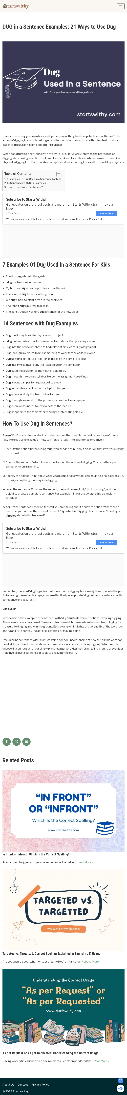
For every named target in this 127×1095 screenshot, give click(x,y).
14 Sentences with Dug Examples (26, 183)
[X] (16, 742)
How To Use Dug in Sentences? (25, 187)
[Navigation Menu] (121, 6)
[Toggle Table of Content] (57, 174)
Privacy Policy (40, 1084)
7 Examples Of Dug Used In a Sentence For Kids (34, 179)
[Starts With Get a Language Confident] (15, 6)
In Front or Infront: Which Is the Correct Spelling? (35, 854)
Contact (23, 1084)
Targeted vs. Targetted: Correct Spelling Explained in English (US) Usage (51, 954)
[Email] (26, 742)
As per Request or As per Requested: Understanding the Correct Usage (50, 1053)
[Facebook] (6, 742)
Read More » (85, 862)
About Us (8, 1084)
